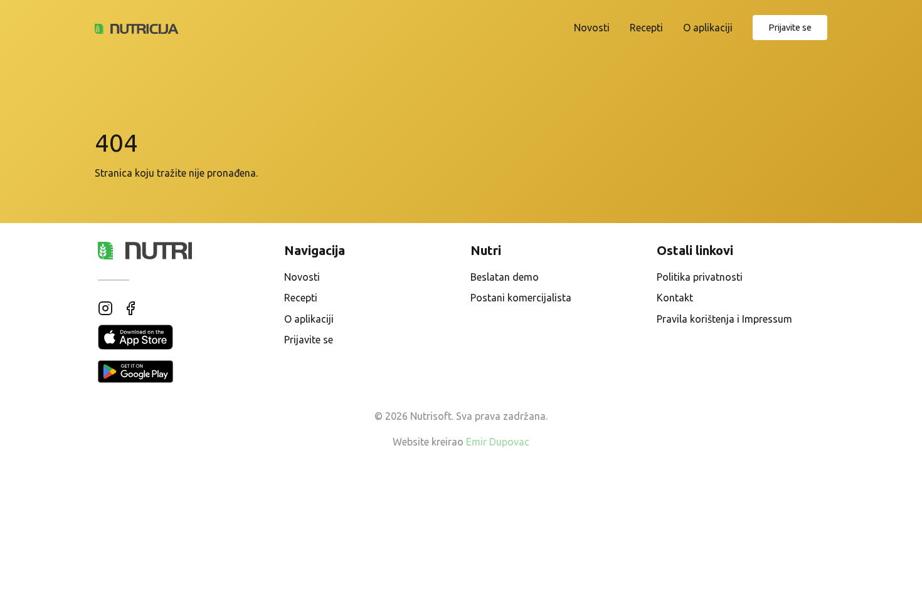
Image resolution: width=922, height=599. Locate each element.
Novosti (592, 27)
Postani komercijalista (520, 298)
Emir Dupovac (497, 441)
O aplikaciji (708, 27)
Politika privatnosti (700, 277)
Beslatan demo (504, 277)
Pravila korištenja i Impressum (724, 319)
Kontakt (675, 298)
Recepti (646, 27)
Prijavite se (790, 28)
